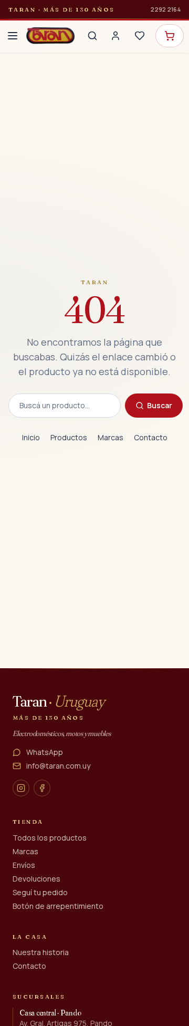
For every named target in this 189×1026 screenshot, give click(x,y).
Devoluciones (36, 879)
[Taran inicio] (50, 35)
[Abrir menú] (12, 35)
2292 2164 (166, 9)
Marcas (110, 437)
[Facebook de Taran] (42, 788)
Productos (68, 437)
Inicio (31, 437)
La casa (30, 936)
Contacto (150, 437)
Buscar (159, 405)
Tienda (28, 821)
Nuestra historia (41, 952)
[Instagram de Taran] (21, 788)
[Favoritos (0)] (139, 35)
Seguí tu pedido (40, 892)
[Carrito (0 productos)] (169, 35)
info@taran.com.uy (58, 766)
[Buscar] (92, 35)
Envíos (24, 865)
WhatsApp (44, 752)
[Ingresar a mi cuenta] (115, 35)
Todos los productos (50, 838)
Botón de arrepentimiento (58, 906)
